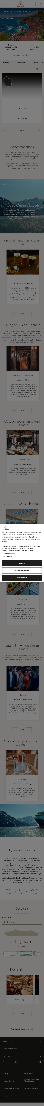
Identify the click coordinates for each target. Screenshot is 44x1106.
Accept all (22, 563)
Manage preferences (22, 570)
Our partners (7, 556)
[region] (22, 553)
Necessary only (22, 577)
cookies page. (10, 553)
